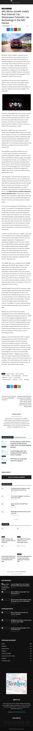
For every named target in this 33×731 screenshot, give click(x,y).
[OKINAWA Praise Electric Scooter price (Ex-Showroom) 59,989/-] (6, 622)
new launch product (6, 379)
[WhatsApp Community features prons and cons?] (6, 513)
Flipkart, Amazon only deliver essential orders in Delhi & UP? (8, 540)
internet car (25, 375)
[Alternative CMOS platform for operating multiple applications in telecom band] (24, 550)
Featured (19, 554)
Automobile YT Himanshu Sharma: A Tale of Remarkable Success (23, 540)
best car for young (10, 373)
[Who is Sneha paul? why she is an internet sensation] (6, 614)
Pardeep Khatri (6, 25)
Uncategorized (8, 8)
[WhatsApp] (19, 29)
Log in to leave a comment (16, 477)
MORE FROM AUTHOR (20, 437)
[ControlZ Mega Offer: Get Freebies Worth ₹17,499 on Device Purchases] (6, 453)
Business (4, 446)
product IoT (14, 379)
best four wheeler (6, 375)
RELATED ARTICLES (8, 437)
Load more (16, 519)
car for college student (16, 375)
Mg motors (4, 377)
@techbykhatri (16, 574)
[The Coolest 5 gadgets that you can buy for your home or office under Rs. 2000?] (6, 498)
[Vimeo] (18, 723)
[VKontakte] (23, 723)
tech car (20, 379)
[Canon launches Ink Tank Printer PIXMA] (6, 506)
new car (10, 377)
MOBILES (4, 462)
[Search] (31, 2)
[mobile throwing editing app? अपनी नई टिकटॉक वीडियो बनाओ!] (6, 630)
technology (26, 379)
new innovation (17, 377)
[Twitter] (12, 29)
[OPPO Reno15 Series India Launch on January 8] (6, 461)
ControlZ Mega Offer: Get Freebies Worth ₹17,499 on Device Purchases (18, 453)
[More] (23, 29)
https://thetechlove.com (16, 416)
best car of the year (20, 373)
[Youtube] (21, 430)
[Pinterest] (15, 29)
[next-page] (5, 467)
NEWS (7, 6)
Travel (19, 536)
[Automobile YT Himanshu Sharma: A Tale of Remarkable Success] (24, 533)
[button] (2, 2)
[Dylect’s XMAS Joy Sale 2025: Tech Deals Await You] (6, 594)
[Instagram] (15, 430)
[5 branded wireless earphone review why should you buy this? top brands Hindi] (6, 490)
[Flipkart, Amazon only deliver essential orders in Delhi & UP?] (9, 533)
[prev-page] (3, 467)
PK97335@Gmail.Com (19, 712)
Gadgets (3, 456)
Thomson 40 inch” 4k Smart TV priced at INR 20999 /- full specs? (9, 398)
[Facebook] (8, 29)
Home (3, 6)
